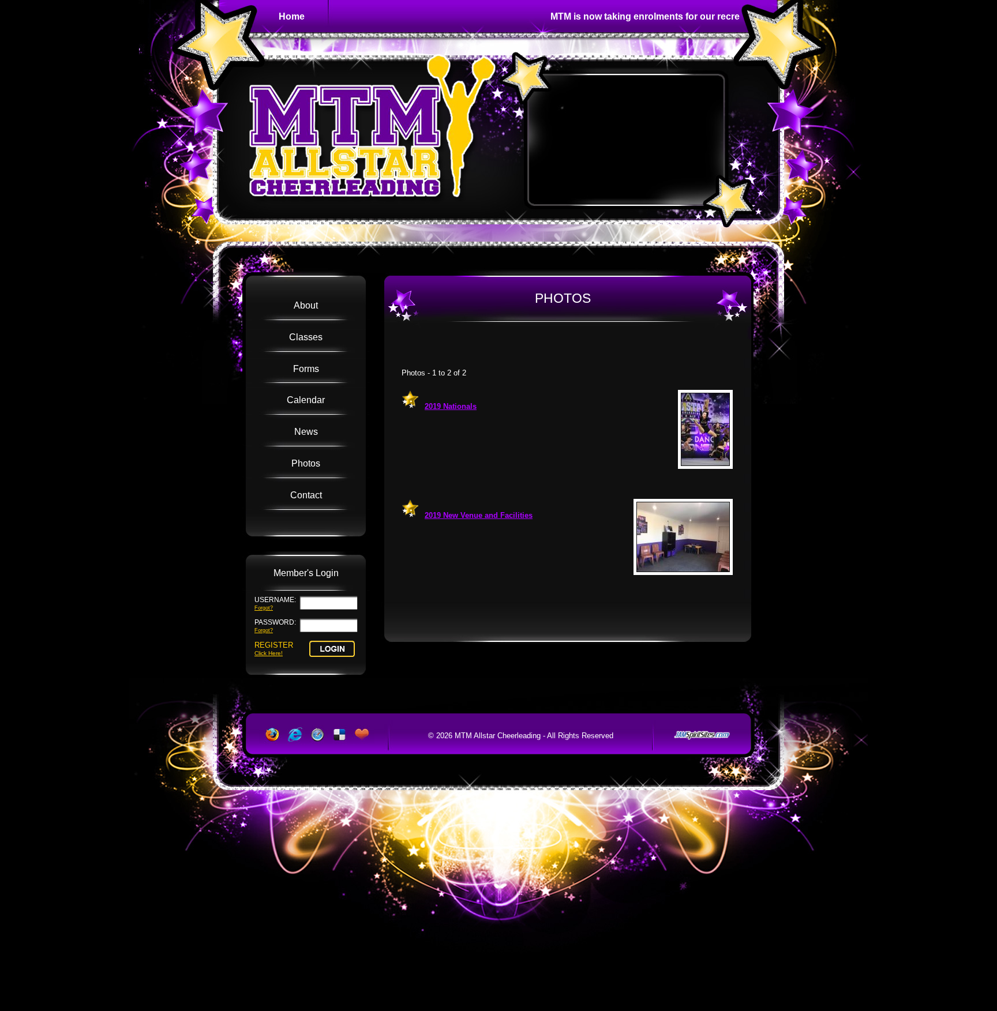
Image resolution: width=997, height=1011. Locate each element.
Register (273, 648)
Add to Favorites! (362, 735)
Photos (305, 463)
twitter (567, 347)
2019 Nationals (451, 406)
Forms (306, 368)
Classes (306, 337)
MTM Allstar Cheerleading (371, 140)
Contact (306, 495)
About (306, 305)
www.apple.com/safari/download (316, 735)
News (306, 431)
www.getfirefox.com (270, 735)
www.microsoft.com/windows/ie (293, 735)
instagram (588, 347)
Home (292, 16)
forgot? (263, 607)
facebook (546, 347)
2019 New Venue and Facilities (479, 515)
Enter (332, 649)
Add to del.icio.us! (339, 735)
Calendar (306, 399)
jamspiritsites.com (702, 735)
